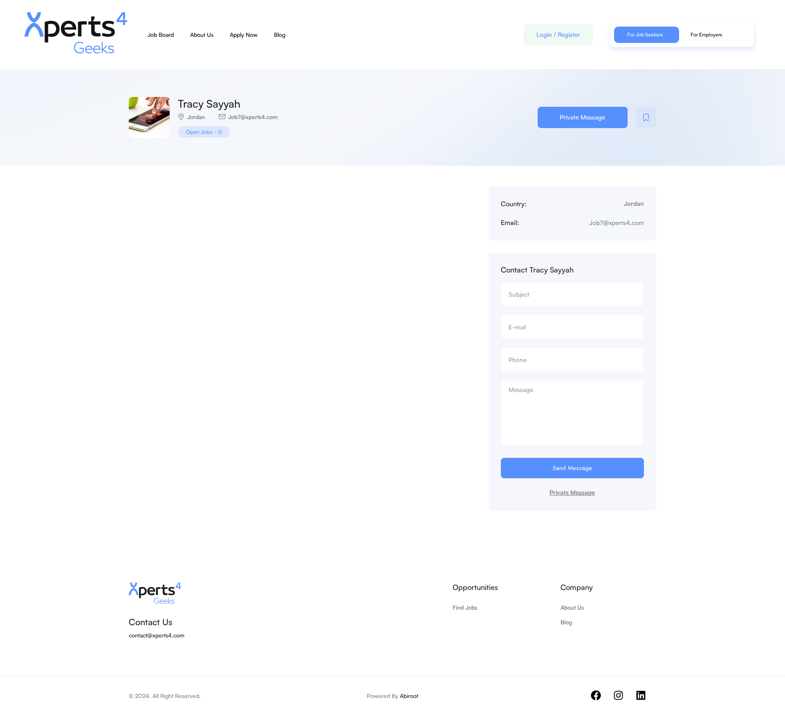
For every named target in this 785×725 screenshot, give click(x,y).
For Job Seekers (645, 35)
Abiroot (409, 695)
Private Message (582, 117)
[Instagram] (623, 700)
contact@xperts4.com (156, 635)
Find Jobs (465, 607)
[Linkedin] (646, 700)
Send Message (572, 468)
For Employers (706, 35)
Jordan (196, 116)
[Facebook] (601, 700)
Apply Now (244, 34)
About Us (201, 34)
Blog (279, 34)
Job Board (161, 34)
